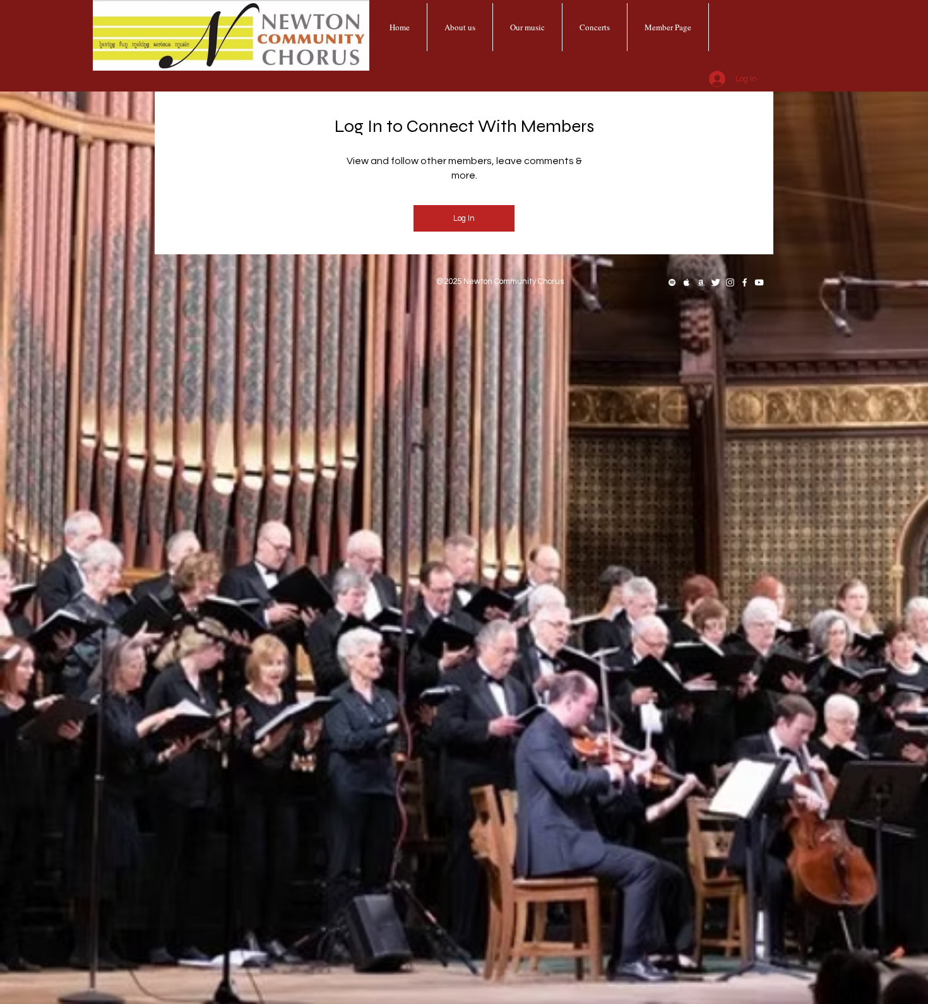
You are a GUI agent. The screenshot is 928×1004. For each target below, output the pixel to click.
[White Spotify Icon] (672, 282)
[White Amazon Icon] (701, 282)
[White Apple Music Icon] (686, 282)
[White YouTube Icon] (759, 282)
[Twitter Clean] (715, 282)
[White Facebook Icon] (744, 282)
